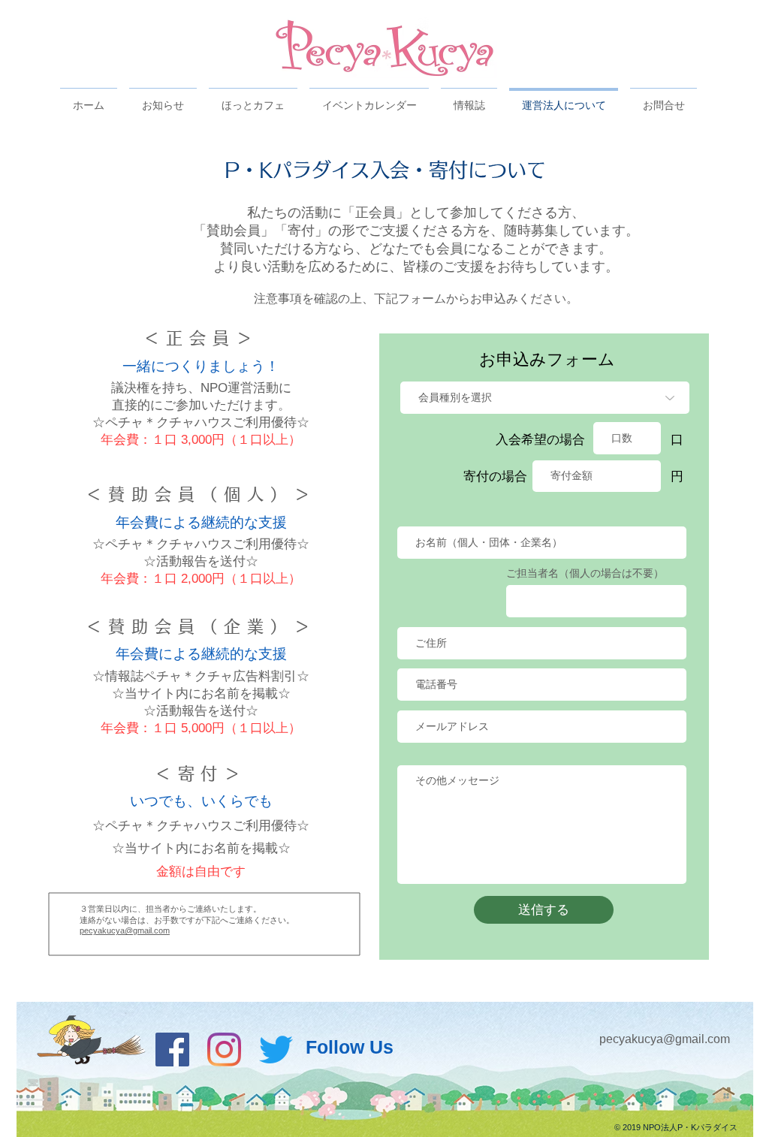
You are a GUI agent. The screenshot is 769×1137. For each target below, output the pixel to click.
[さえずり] (276, 1049)
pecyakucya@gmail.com (125, 930)
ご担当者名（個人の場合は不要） (585, 573)
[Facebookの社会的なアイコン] (172, 1049)
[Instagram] (224, 1049)
